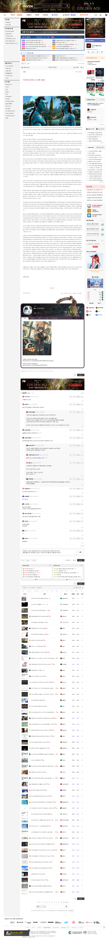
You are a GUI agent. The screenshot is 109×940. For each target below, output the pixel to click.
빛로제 (63, 688)
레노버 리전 (8, 106)
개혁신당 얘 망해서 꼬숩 (38, 634)
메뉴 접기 (77, 318)
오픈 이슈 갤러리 (9, 66)
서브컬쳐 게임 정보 (10, 101)
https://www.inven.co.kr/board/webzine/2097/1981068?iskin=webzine (40, 371)
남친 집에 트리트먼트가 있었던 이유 (41, 736)
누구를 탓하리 (36, 760)
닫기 (29, 930)
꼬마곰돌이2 (65, 604)
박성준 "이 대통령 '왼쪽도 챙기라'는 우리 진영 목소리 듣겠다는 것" (48, 820)
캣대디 (63, 760)
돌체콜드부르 (65, 802)
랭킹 (40, 318)
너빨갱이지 (64, 742)
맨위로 (74, 560)
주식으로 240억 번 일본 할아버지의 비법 (42, 718)
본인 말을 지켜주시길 (37, 790)
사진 (67, 591)
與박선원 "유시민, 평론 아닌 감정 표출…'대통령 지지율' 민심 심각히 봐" (49, 832)
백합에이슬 (64, 598)
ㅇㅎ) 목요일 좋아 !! (37, 646)
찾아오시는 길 (74, 927)
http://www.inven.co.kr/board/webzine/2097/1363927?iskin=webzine (38, 360)
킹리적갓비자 (65, 880)
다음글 (27, 560)
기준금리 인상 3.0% (37, 676)
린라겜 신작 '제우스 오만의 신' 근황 (41, 730)
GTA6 (7, 118)
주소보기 (23, 63)
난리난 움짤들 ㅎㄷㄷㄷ (38, 604)
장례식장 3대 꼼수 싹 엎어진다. (40, 862)
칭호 (47, 318)
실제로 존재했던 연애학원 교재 (40, 886)
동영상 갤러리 (9, 33)
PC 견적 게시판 (9, 75)
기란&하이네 (53, 9)
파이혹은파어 (65, 838)
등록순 (29, 393)
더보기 (41, 313)
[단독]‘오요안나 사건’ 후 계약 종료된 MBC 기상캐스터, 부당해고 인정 (49, 712)
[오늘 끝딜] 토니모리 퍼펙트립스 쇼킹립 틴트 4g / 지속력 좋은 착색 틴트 (95, 189)
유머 (42, 591)
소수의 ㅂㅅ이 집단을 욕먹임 (39, 826)
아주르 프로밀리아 (10, 113)
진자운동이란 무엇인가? (38, 880)
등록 (80, 552)
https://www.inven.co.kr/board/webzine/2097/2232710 (35, 365)
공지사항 (81, 927)
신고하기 (70, 293)
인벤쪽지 (35, 313)
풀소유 (63, 640)
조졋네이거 (64, 634)
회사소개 (27, 927)
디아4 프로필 (54, 318)
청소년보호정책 (56, 927)
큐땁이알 (64, 730)
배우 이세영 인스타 (37, 772)
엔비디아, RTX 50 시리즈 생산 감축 (41, 682)
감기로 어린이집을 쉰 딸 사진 (39, 598)
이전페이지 (68, 560)
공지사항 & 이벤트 (10, 31)
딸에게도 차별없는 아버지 (38, 784)
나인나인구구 (65, 622)
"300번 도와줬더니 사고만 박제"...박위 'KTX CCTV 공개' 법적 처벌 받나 (49, 694)
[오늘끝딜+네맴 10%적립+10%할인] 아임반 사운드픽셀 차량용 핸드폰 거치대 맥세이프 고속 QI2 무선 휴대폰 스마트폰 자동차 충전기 (95, 197)
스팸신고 (74, 293)
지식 (62, 591)
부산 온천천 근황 (36, 640)
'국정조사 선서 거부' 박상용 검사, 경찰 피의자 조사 (44, 688)
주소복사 (23, 371)
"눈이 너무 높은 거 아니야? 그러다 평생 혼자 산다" (44, 658)
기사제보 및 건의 (9, 36)
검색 (66, 906)
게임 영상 (8, 98)
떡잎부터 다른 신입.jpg (38, 628)
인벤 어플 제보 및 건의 (11, 38)
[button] (35, 579)
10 (63, 902)
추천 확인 (79, 293)
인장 (25, 318)
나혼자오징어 (26, 67)
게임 (57, 591)
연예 (36, 591)
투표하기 (95, 246)
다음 (66, 902)
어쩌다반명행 (65, 820)
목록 (76, 71)
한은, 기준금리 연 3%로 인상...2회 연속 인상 (43, 838)
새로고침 (82, 393)
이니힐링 (38, 313)
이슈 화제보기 (80, 37)
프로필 (32, 318)
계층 (72, 591)
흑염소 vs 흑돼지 (36, 670)
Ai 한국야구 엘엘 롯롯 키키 (39, 748)
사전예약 (59, 9)
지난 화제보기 (71, 37)
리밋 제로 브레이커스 (10, 110)
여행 (7, 94)
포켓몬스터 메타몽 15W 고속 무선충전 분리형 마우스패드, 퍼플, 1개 (95, 192)
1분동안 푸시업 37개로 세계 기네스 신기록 (42, 850)
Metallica (64, 790)
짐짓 (63, 706)
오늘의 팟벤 (8, 70)
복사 (28, 63)
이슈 (29, 591)
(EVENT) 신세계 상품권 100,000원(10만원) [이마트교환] (95, 200)
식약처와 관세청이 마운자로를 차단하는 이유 (43, 892)
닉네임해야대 (65, 784)
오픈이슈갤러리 (81, 63)
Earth (63, 628)
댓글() (80, 71)
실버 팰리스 (8, 108)
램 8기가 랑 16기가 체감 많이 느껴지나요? (42, 808)
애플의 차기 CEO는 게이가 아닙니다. (41, 856)
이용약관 (39, 927)
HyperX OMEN (9, 103)
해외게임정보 (8, 96)
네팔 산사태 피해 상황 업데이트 (40, 868)
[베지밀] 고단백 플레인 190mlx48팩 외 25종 (95, 195)
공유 (62, 293)
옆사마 (63, 886)
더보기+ (50, 565)
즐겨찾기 (40, 587)
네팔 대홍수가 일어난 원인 (39, 652)
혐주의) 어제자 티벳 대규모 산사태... (41, 664)
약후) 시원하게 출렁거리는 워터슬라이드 (42, 802)
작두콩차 (64, 874)
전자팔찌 (64, 664)
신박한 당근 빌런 (36, 700)
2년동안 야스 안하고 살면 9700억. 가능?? (42, 724)
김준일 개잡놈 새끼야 (37, 706)
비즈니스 (33, 927)
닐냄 (63, 646)
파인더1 (64, 832)
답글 (82, 408)
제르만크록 (64, 826)
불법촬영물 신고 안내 (65, 927)
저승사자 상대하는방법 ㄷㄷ (39, 610)
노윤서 (63, 772)
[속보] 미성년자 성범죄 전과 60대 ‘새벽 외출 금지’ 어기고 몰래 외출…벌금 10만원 (51, 766)
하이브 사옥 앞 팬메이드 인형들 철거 (41, 844)
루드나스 (64, 682)
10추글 (33, 587)
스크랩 (65, 293)
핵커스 (63, 676)
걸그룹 (7, 91)
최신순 (32, 393)
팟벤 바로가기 (9, 84)
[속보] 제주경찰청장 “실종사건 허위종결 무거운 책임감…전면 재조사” (49, 754)
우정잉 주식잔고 (36, 874)
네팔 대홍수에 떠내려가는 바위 (40, 796)
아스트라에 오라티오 (10, 115)
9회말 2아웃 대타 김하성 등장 (39, 616)
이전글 (33, 560)
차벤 (7, 89)
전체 (23, 591)
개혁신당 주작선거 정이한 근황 (40, 814)
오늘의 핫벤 (8, 68)
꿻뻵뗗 (63, 700)
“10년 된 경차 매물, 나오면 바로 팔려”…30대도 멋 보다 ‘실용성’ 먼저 (48, 778)
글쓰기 (80, 583)
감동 (76, 591)
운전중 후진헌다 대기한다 (38, 742)
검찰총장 (64, 808)
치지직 (7, 86)
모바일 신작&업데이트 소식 (12, 43)
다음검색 (71, 910)
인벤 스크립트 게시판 (10, 40)
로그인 (95, 15)
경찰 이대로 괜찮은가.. (38, 622)
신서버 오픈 (45, 9)
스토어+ (102, 58)
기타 (81, 591)
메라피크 (64, 616)
